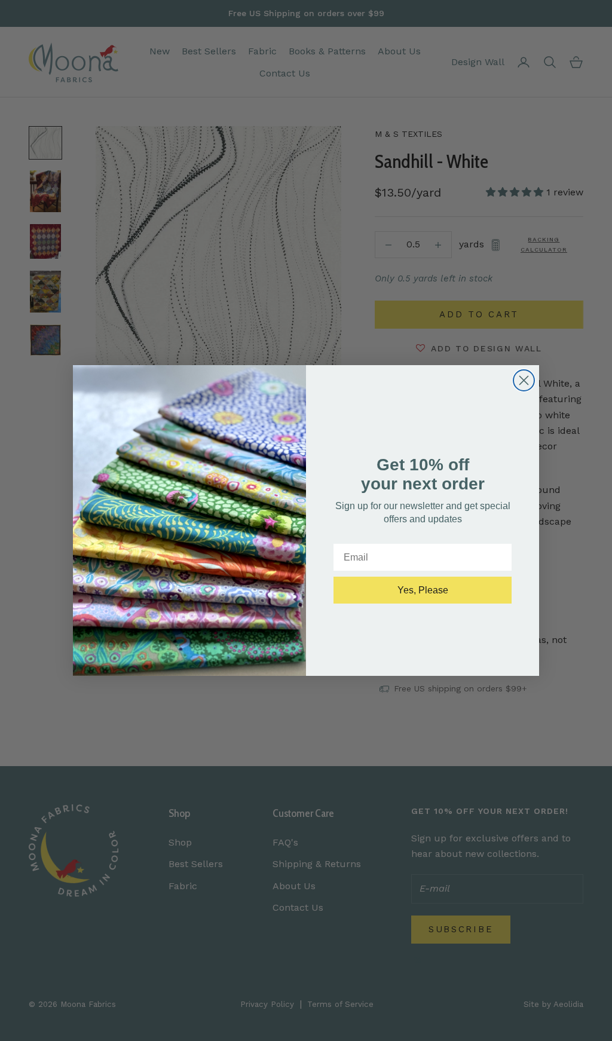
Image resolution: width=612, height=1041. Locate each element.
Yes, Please (422, 590)
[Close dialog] (523, 380)
